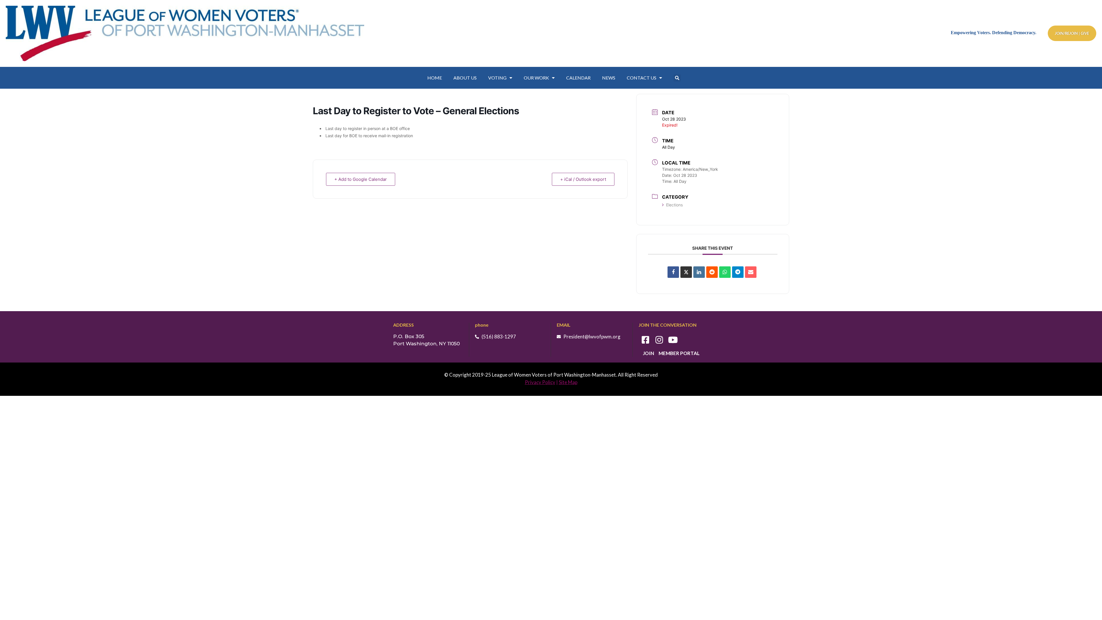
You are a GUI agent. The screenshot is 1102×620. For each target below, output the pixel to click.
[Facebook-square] (645, 340)
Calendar (578, 77)
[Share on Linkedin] (699, 272)
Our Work (536, 77)
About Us (465, 77)
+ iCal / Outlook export (583, 179)
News (608, 77)
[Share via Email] (750, 272)
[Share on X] (686, 272)
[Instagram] (659, 340)
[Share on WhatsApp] (725, 272)
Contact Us (641, 77)
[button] (677, 78)
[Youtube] (673, 340)
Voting (497, 77)
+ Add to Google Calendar (360, 179)
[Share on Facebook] (673, 272)
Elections (674, 204)
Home (434, 77)
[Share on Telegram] (738, 272)
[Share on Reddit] (712, 272)
